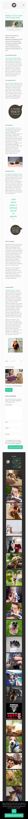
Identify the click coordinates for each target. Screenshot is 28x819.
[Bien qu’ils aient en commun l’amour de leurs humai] (14, 761)
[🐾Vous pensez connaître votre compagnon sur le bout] (14, 494)
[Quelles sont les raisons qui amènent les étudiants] (14, 594)
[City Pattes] (14, 5)
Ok (14, 811)
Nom (6, 422)
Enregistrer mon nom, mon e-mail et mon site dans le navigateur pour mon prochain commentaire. (13, 442)
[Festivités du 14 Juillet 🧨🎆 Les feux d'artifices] (14, 694)
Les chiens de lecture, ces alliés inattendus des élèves (13, 386)
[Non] (26, 810)
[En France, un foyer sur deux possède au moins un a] (14, 728)
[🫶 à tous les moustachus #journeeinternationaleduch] (14, 644)
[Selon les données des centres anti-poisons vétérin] (14, 778)
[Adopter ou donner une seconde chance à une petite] (14, 661)
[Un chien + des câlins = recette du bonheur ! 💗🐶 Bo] (14, 628)
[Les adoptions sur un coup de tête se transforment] (14, 544)
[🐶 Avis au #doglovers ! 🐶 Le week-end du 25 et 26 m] (14, 744)
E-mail (7, 428)
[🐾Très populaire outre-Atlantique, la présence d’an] (14, 511)
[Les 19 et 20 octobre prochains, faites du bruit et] (14, 611)
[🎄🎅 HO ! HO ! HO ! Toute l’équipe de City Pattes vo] (14, 528)
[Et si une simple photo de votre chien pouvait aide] (14, 478)
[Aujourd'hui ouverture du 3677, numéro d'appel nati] (14, 711)
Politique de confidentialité (14, 815)
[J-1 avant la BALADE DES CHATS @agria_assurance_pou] (14, 578)
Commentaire (9, 404)
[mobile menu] (23, 5)
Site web (7, 434)
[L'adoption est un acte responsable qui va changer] (14, 561)
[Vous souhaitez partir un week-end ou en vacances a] (14, 678)
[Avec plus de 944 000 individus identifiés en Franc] (14, 794)
